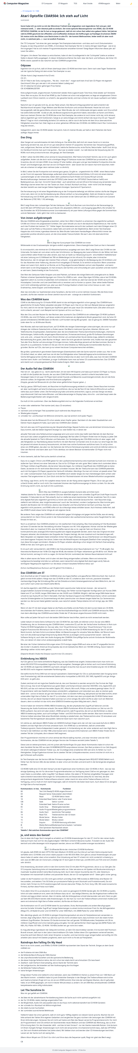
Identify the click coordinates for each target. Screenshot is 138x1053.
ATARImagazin (104, 3)
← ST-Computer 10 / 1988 (30, 11)
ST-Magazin (63, 3)
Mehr (118, 3)
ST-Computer (47, 3)
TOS (75, 3)
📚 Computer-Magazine (16, 3)
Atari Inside (87, 3)
